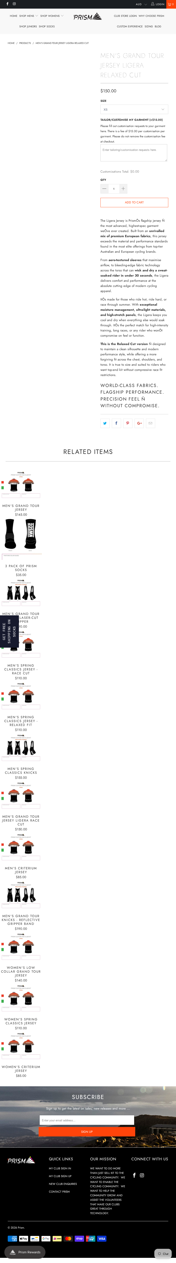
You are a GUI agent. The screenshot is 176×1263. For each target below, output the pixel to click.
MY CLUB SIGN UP (60, 1176)
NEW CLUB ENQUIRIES (63, 1184)
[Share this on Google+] (139, 423)
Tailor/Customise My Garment (131, 120)
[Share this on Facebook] (116, 423)
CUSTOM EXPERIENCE (130, 26)
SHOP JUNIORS (28, 26)
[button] (9, 631)
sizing (149, 26)
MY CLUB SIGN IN (60, 1168)
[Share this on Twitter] (105, 423)
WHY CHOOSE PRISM (151, 16)
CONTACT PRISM (59, 1192)
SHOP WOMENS (50, 16)
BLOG (158, 26)
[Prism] (88, 16)
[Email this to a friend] (150, 423)
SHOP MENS (27, 16)
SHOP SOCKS (47, 26)
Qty (103, 180)
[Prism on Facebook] (7, 4)
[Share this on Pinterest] (127, 423)
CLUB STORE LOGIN (125, 16)
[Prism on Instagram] (14, 4)
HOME (13, 16)
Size (103, 101)
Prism (21, 1228)
